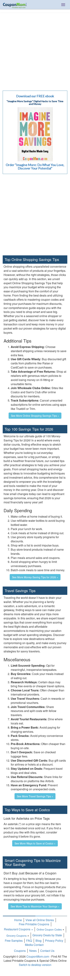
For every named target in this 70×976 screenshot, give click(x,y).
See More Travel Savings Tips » (35, 796)
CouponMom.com (37, 956)
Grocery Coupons (16, 935)
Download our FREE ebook (35, 96)
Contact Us (47, 951)
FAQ (29, 940)
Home (18, 920)
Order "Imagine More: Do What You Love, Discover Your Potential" (35, 166)
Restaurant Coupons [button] (17, 929)
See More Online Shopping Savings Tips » (35, 415)
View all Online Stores (39, 920)
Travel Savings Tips (20, 590)
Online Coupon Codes (49, 929)
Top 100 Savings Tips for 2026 (29, 429)
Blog (38, 940)
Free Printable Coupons (34, 924)
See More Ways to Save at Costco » (35, 843)
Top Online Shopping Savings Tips (32, 259)
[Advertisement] (35, 50)
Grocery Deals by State (47, 935)
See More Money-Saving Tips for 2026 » (35, 577)
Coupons (20, 951)
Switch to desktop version (35, 965)
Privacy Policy (54, 940)
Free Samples (14, 940)
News (33, 951)
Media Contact (34, 945)
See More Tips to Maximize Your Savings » (35, 906)
